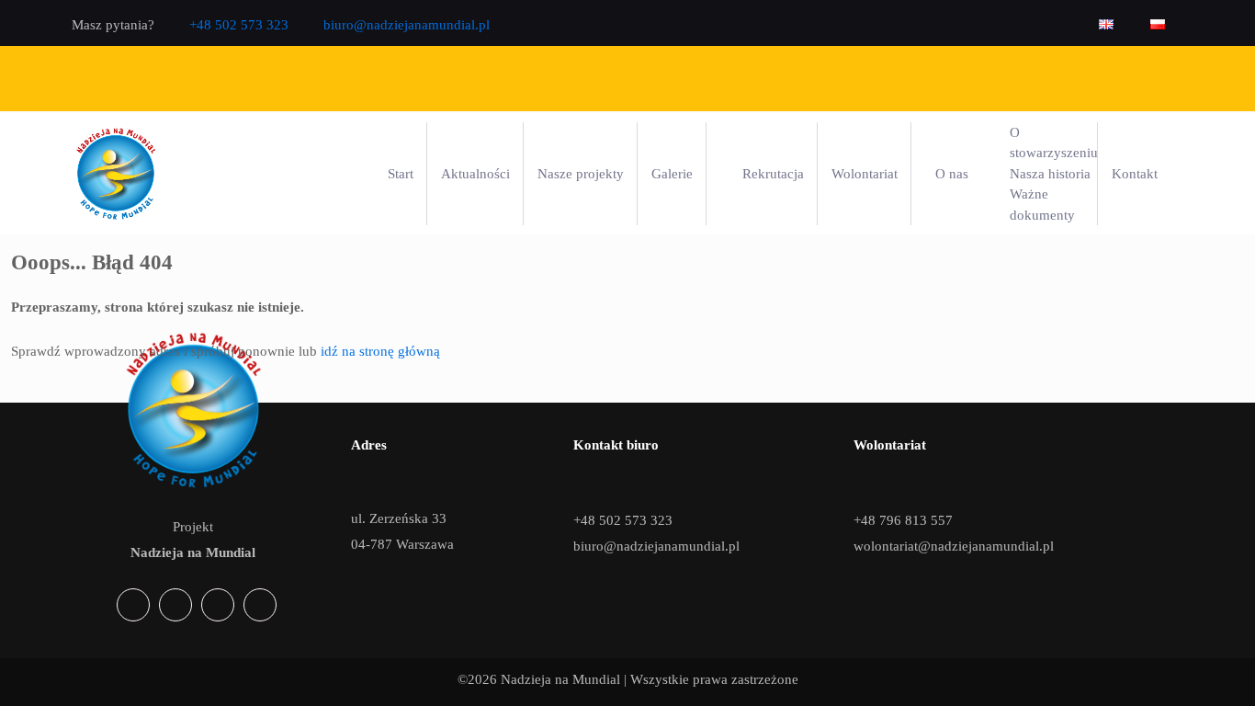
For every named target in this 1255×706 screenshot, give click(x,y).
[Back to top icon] (1179, 675)
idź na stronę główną (380, 351)
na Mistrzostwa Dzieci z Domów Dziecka (772, 78)
